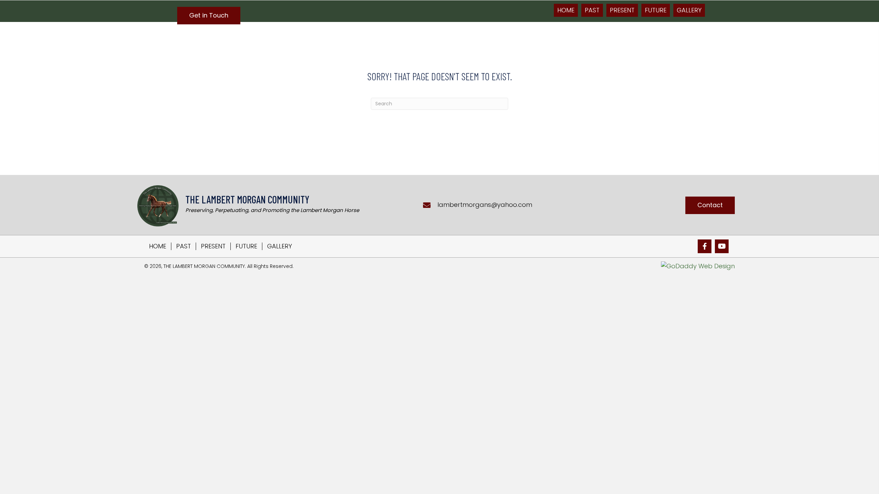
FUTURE (246, 246)
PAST (183, 246)
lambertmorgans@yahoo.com (484, 204)
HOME (157, 246)
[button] (208, 15)
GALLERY (279, 246)
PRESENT (213, 246)
